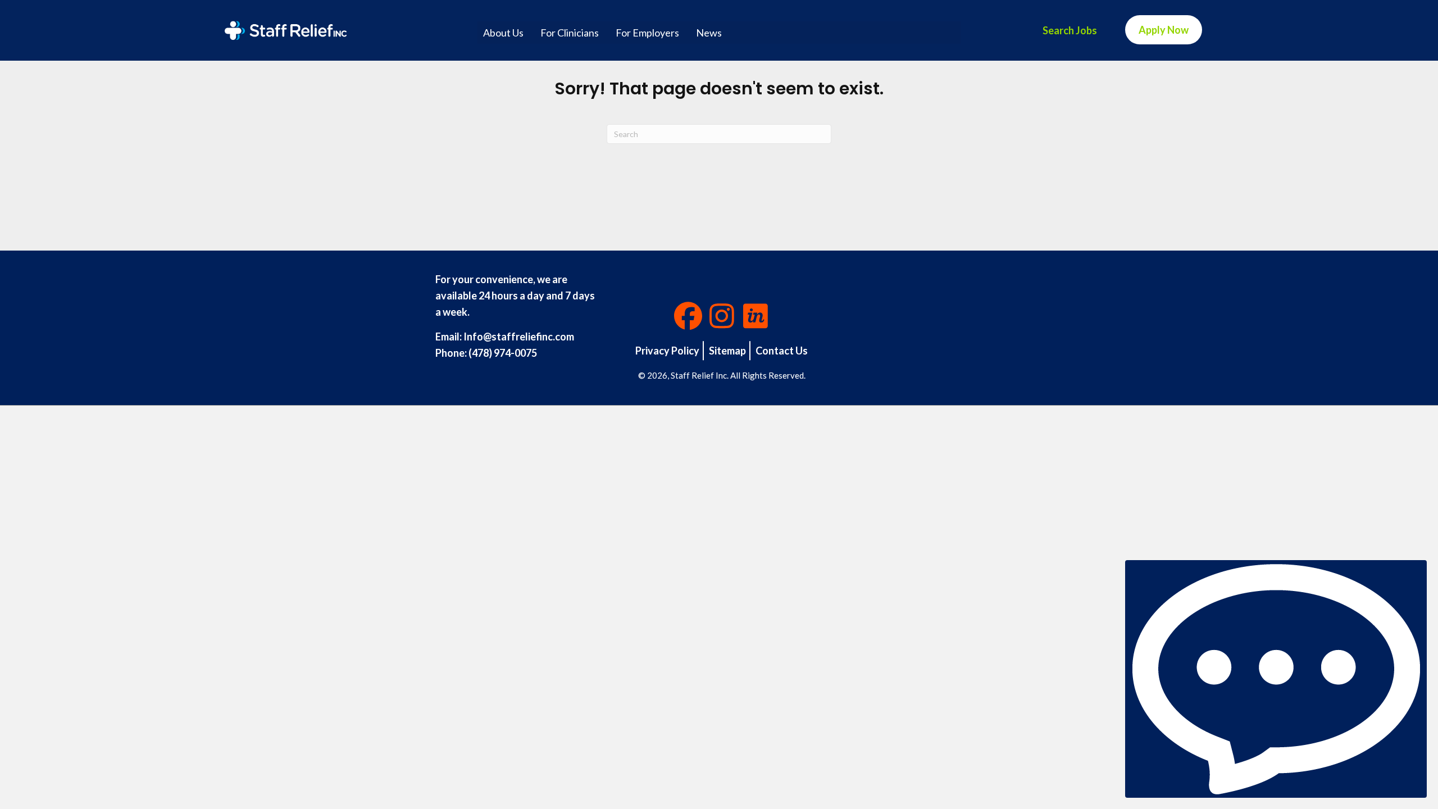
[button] (688, 315)
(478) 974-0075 (502, 353)
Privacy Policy (667, 350)
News (709, 32)
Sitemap (727, 350)
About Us (503, 32)
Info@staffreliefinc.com (518, 336)
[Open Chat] (1276, 679)
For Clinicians (569, 32)
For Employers (647, 32)
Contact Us (782, 350)
